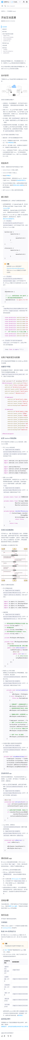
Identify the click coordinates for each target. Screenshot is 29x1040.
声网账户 (8, 175)
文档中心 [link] (3, 11)
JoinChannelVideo (7, 927)
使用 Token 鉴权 (13, 906)
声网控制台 (11, 142)
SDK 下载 (7, 950)
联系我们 (20, 1015)
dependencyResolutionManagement (15, 268)
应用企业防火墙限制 (18, 185)
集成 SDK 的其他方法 (8, 218)
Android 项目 (6, 208)
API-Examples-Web (16, 878)
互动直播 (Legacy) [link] (11, 11)
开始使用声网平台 (21, 180)
